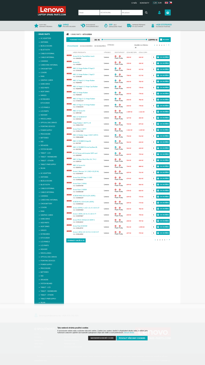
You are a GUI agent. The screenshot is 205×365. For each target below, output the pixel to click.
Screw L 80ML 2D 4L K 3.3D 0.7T (84, 214)
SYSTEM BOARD (46, 149)
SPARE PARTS (44, 34)
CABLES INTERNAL (47, 57)
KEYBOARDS (45, 99)
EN (166, 3)
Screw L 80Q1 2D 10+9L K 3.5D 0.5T (86, 232)
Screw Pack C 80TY (79, 129)
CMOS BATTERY (46, 69)
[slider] (102, 39)
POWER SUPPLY (46, 130)
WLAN (43, 168)
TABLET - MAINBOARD (49, 157)
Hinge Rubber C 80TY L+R (82, 123)
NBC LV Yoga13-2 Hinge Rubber (84, 80)
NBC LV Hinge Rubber (80, 93)
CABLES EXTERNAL (47, 53)
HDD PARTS (45, 88)
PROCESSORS (45, 134)
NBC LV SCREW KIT (80, 117)
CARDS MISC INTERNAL (49, 65)
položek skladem (69, 25)
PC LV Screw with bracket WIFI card (85, 153)
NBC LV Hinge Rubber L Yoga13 (83, 74)
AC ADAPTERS (46, 38)
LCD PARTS (45, 111)
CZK (155, 3)
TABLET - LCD (46, 153)
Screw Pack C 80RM (80, 190)
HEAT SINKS (45, 91)
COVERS (44, 72)
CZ (170, 3)
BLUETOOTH (45, 50)
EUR (159, 3)
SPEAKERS (44, 145)
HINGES (43, 95)
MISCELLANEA (46, 119)
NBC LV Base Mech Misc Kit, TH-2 (84, 159)
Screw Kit (76, 62)
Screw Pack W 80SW (80, 226)
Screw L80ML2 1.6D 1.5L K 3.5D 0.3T (86, 208)
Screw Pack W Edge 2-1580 (82, 177)
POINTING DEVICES (48, 126)
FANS (42, 76)
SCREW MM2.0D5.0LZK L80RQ (84, 196)
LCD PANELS (45, 107)
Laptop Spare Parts (55, 10)
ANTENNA (44, 42)
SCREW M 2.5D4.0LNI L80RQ (83, 202)
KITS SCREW (45, 103)
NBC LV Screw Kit (79, 111)
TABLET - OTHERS (47, 161)
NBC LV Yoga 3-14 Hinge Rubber (84, 105)
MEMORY (44, 115)
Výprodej (110, 45)
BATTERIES (45, 138)
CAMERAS (44, 61)
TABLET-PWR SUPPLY (48, 164)
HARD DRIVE (45, 84)
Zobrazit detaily (129, 333)
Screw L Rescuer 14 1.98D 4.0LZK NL (86, 171)
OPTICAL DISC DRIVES (49, 122)
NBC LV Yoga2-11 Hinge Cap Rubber (85, 86)
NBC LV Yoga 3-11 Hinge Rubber (84, 99)
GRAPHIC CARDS (47, 80)
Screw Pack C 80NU (80, 183)
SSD (42, 142)
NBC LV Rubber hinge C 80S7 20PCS (85, 135)
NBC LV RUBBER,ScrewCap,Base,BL (85, 147)
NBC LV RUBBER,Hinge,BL (82, 141)
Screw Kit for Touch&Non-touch (83, 56)
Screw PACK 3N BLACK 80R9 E (84, 220)
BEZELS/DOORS (46, 46)
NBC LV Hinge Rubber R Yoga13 (84, 68)
